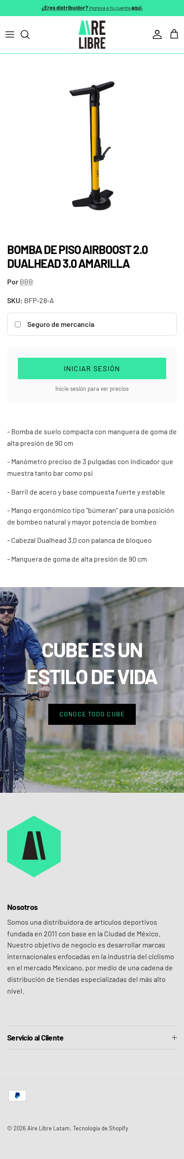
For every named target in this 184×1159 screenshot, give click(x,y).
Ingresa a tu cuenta (92, 7)
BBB (26, 281)
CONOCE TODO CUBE (92, 714)
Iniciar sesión (92, 368)
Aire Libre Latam (48, 1128)
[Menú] (10, 34)
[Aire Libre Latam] (92, 35)
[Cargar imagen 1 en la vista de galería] (92, 146)
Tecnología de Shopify (100, 1128)
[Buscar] (29, 34)
